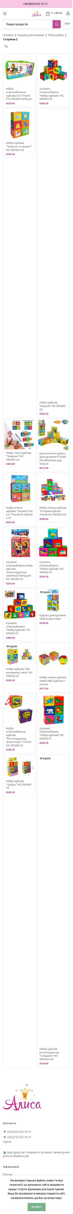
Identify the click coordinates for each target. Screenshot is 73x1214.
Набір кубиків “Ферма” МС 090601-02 (53, 406)
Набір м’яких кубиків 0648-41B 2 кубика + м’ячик (53, 681)
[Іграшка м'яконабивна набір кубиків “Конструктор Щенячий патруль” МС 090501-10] (19, 543)
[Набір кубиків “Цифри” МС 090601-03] (19, 766)
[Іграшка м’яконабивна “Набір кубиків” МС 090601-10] (53, 70)
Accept (37, 1206)
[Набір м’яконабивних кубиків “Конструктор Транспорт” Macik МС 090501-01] (19, 709)
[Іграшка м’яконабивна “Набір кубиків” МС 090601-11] (53, 709)
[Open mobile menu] (5, 13)
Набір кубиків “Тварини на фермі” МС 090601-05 (19, 146)
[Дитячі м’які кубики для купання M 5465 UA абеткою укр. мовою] (53, 434)
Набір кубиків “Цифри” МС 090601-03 (19, 784)
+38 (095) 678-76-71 (19, 1131)
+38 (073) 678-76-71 (19, 1137)
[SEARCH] (57, 24)
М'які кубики (56, 35)
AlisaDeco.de (21, 1156)
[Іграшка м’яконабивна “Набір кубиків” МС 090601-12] (53, 543)
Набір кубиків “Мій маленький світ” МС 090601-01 (19, 672)
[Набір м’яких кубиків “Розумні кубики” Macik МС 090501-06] (53, 489)
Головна (8, 35)
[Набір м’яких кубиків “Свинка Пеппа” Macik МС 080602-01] (19, 489)
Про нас (8, 1174)
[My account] (68, 13)
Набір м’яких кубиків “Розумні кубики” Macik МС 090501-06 (53, 511)
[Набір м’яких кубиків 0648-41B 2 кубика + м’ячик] (53, 658)
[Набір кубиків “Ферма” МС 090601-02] (53, 254)
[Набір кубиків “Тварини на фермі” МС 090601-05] (19, 124)
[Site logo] (36, 13)
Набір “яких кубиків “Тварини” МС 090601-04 (18, 456)
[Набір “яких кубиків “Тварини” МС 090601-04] (19, 434)
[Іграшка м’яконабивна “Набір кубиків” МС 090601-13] (19, 604)
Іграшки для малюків (30, 35)
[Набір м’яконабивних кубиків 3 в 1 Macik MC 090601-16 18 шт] (19, 70)
